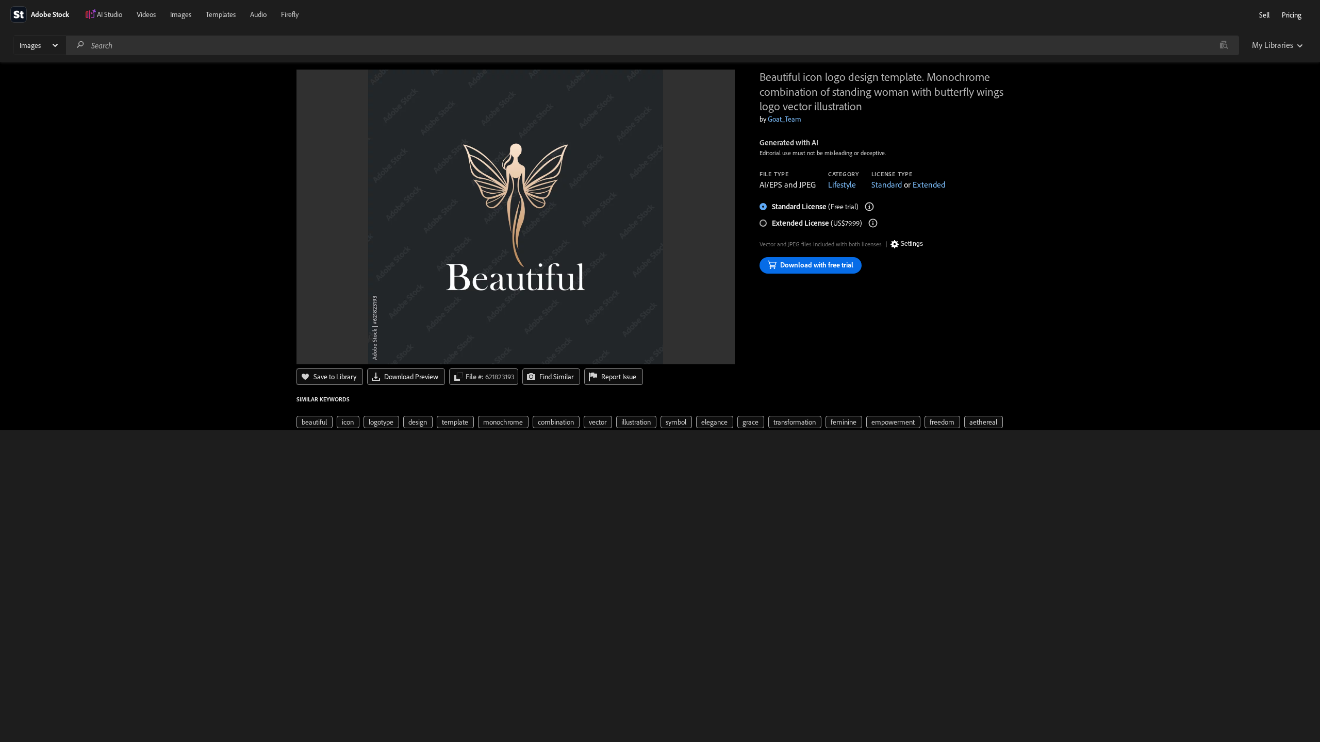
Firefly (290, 14)
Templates (221, 14)
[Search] (80, 45)
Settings (911, 243)
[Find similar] (1223, 45)
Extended (929, 184)
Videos (146, 14)
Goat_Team (784, 119)
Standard (886, 184)
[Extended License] (873, 223)
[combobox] (652, 45)
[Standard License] (869, 206)
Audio (258, 14)
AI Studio (109, 14)
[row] (314, 422)
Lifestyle (842, 184)
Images (180, 14)
